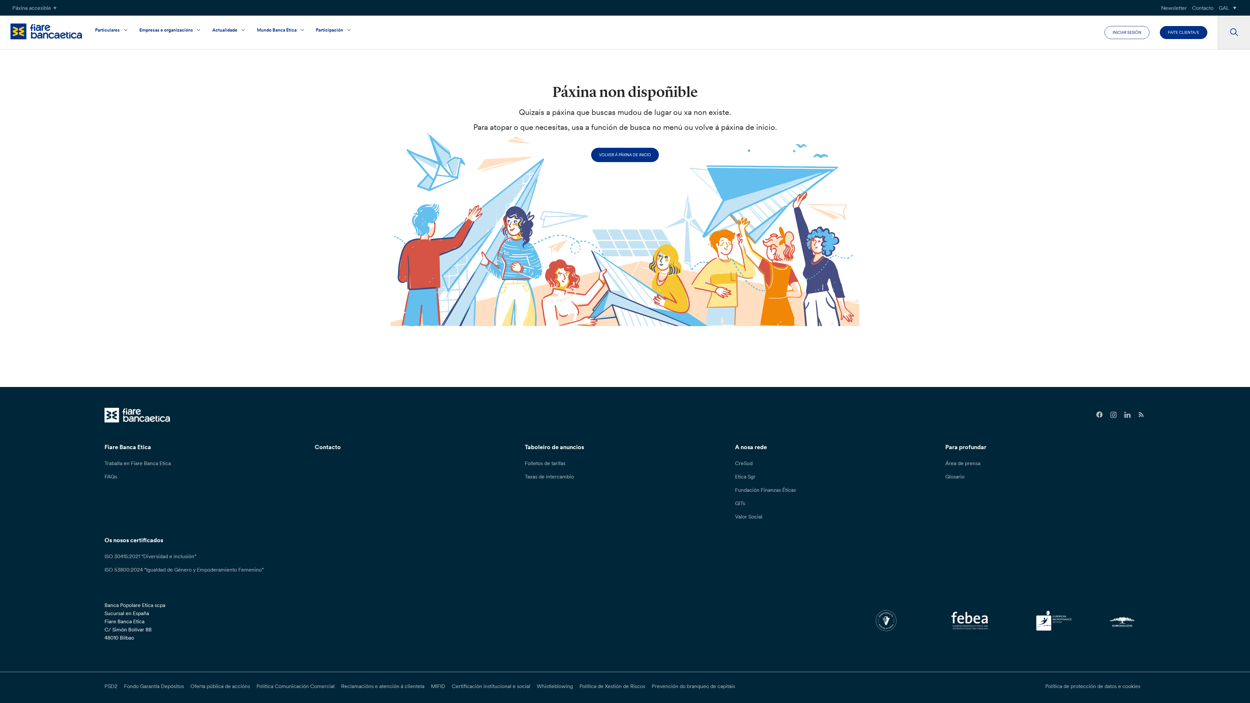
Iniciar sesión (1127, 32)
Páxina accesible (31, 8)
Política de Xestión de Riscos (612, 686)
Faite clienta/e (1183, 32)
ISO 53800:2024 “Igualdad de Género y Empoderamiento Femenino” (184, 569)
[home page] (46, 31)
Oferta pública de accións (220, 686)
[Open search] (1234, 32)
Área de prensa (962, 463)
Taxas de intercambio (549, 476)
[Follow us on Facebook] (1099, 415)
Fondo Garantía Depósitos (154, 686)
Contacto (1203, 8)
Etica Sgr (745, 476)
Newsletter (1174, 8)
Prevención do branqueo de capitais (693, 686)
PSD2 (111, 686)
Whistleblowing (555, 686)
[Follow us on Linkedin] (1127, 415)
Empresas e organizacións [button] (166, 30)
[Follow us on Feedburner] (1141, 415)
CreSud (744, 463)
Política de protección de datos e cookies (1092, 686)
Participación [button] (329, 30)
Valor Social (748, 516)
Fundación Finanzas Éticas (765, 490)
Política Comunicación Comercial (296, 686)
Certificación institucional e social (491, 686)
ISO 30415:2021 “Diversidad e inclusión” (150, 556)
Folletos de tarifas (545, 463)
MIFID (438, 686)
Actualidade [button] (224, 30)
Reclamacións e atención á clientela (382, 686)
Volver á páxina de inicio (625, 154)
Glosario (955, 476)
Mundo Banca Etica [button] (277, 30)
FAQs (110, 476)
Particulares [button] (107, 30)
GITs (740, 503)
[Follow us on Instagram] (1113, 415)
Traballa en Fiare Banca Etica (137, 463)
